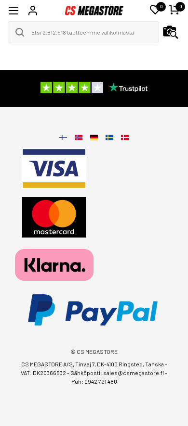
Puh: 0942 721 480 (94, 381)
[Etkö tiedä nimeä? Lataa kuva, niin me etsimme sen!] (170, 32)
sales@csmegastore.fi (133, 372)
